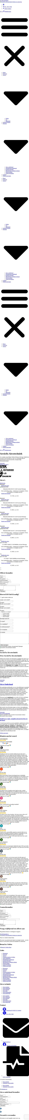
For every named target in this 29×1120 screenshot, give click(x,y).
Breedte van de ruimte (5, 603)
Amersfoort (19, 725)
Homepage (5, 953)
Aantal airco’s (3, 584)
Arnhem (19, 658)
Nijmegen (7, 725)
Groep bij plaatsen (10, 173)
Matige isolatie (6, 615)
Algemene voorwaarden (8, 1083)
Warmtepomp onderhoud (11, 168)
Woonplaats (2, 579)
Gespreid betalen (6, 122)
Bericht (2, 590)
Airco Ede (5, 991)
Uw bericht (2, 632)
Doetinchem (12, 726)
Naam (1, 576)
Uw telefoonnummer (5, 626)
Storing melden (9, 172)
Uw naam (2, 621)
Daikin (7, 118)
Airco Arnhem (6, 987)
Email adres (2, 583)
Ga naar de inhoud (4, 0)
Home (4, 72)
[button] (14, 41)
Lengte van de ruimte (5, 599)
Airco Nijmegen (6, 988)
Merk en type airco (4, 582)
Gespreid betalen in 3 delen (9, 957)
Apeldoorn (12, 725)
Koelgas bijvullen (9, 169)
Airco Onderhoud (6, 684)
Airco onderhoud (9, 167)
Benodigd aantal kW (4, 618)
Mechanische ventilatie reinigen (13, 170)
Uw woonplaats (3, 629)
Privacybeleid (6, 1081)
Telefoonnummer (4, 580)
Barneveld (6, 726)
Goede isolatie (6, 613)
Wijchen (22, 726)
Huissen (2, 726)
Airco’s (4, 955)
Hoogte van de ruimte (5, 607)
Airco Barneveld (6, 993)
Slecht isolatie (6, 616)
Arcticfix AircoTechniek (5, 676)
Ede (17, 726)
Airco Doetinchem (7, 992)
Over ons (5, 73)
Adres (1, 577)
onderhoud (10, 697)
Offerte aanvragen (7, 176)
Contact (4, 174)
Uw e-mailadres (4, 624)
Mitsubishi (8, 121)
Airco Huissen (6, 989)
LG (6, 119)
